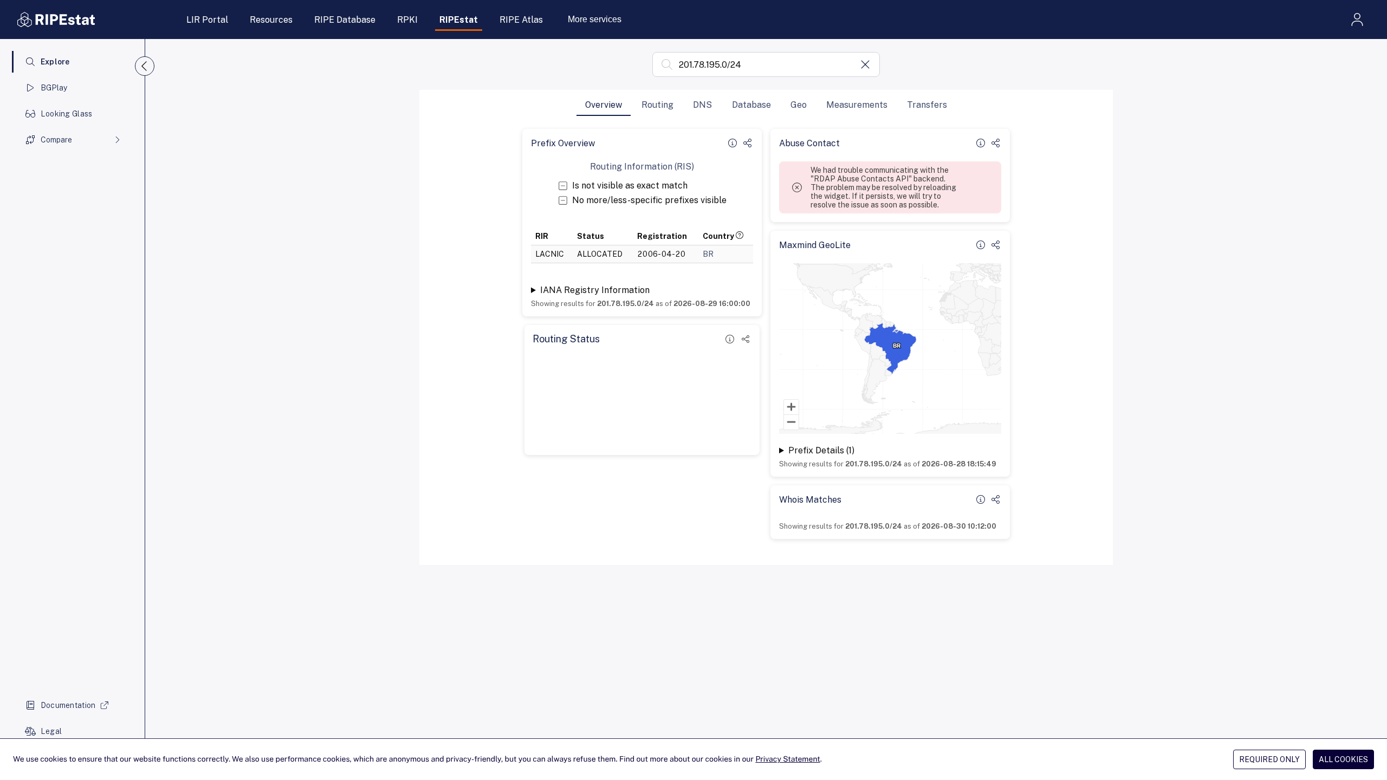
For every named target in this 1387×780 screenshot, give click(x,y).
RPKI (407, 20)
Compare (56, 139)
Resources (271, 20)
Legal (51, 731)
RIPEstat (458, 20)
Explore (55, 61)
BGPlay (54, 87)
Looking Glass (67, 113)
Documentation (68, 705)
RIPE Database (344, 20)
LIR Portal (207, 20)
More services (594, 19)
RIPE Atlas (521, 20)
